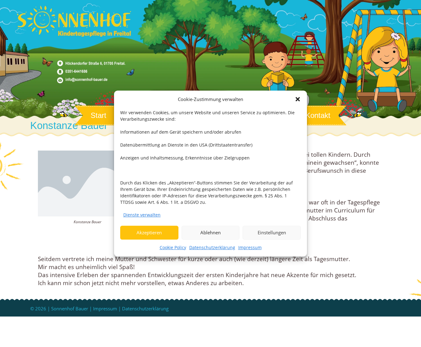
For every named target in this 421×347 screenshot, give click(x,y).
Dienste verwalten (142, 215)
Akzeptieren (149, 232)
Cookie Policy (173, 247)
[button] (298, 99)
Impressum (250, 247)
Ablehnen (210, 232)
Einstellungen (272, 232)
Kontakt (317, 115)
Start (98, 115)
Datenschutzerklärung (212, 247)
